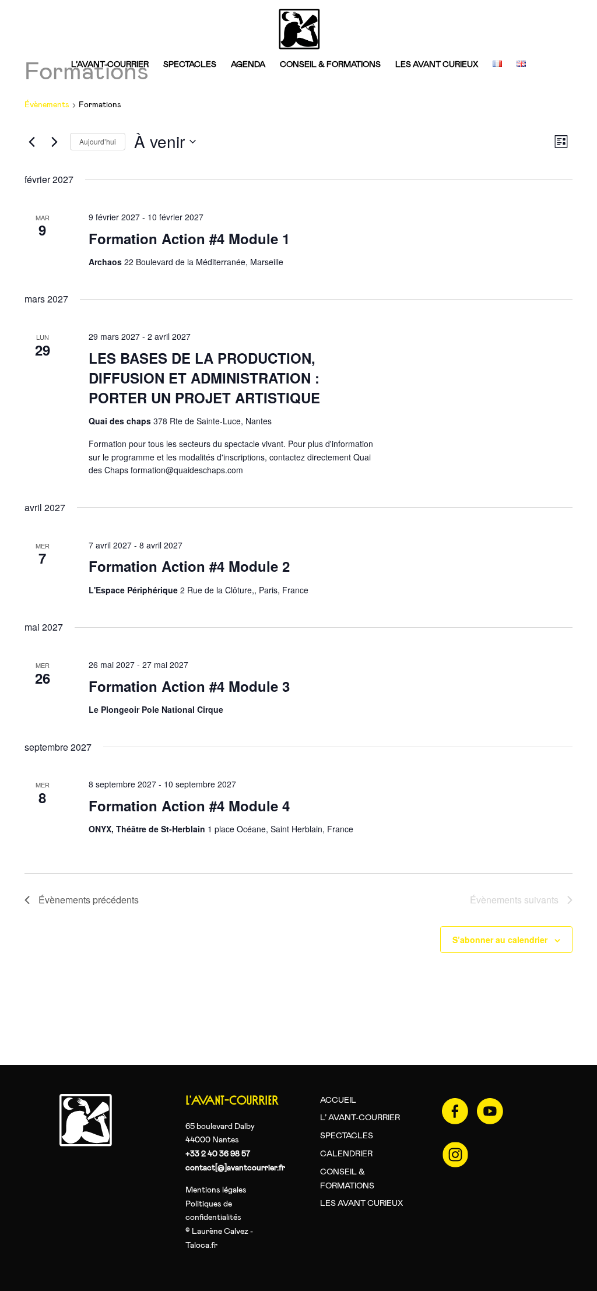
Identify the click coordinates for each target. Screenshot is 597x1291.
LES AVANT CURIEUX (436, 65)
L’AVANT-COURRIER (110, 65)
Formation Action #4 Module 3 (189, 686)
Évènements (46, 105)
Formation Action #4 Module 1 (189, 238)
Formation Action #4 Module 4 (189, 805)
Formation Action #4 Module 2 (189, 566)
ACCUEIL (338, 1100)
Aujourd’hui (97, 141)
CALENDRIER (346, 1154)
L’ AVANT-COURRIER (360, 1118)
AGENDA (248, 65)
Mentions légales (216, 1190)
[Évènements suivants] (54, 142)
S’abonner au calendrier (499, 939)
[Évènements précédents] (31, 142)
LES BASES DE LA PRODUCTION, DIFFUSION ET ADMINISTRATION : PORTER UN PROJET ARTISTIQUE (204, 377)
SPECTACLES (189, 65)
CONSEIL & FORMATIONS (330, 65)
